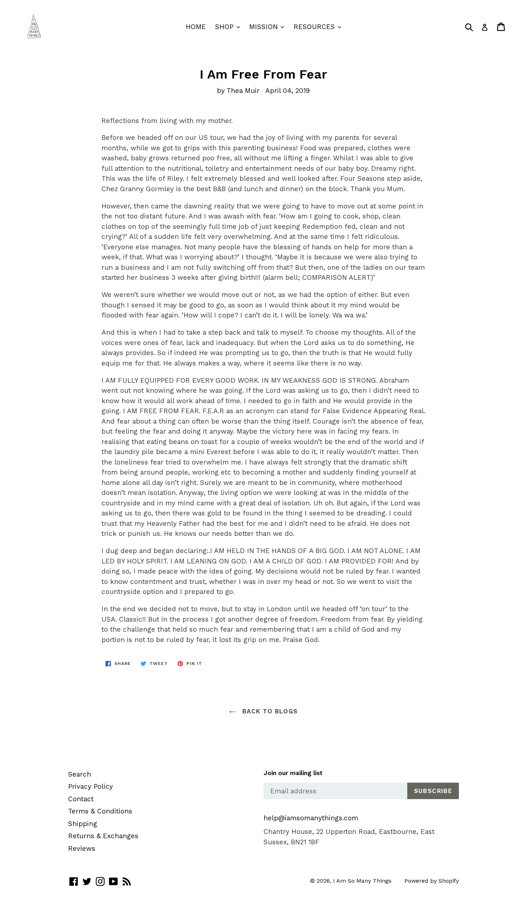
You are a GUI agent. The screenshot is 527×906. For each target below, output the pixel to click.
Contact (81, 799)
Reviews (81, 848)
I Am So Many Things (362, 880)
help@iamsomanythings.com (311, 818)
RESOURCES (315, 27)
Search (79, 774)
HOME (196, 27)
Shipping (82, 824)
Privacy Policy (90, 786)
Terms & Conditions (100, 811)
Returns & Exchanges (103, 836)
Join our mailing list (293, 773)
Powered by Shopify (431, 880)
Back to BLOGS (269, 711)
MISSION (264, 27)
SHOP (225, 27)
